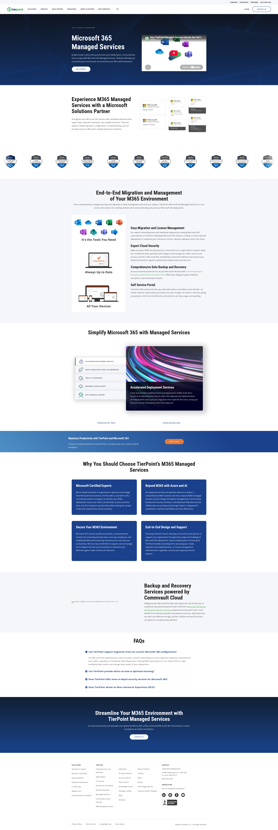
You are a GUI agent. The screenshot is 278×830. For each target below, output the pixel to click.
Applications (100, 777)
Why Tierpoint (104, 9)
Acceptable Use (105, 824)
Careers (141, 773)
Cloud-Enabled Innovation (82, 795)
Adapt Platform (87, 9)
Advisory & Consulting (104, 786)
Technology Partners (145, 786)
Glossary (122, 800)
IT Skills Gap (76, 787)
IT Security (100, 781)
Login (246, 9)
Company (233, 2)
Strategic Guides (125, 791)
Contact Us (261, 9)
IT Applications (81, 27)
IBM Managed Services (104, 806)
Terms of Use (91, 824)
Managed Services (103, 794)
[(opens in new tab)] (169, 802)
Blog (120, 795)
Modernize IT (77, 791)
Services (44, 9)
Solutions (32, 9)
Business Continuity (79, 773)
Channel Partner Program (147, 791)
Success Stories (125, 778)
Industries (71, 9)
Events (140, 782)
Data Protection (78, 778)
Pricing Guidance (125, 773)
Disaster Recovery (103, 790)
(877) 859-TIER (265, 2)
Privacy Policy (77, 824)
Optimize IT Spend (79, 769)
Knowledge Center (126, 786)
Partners (254, 2)
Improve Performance (80, 782)
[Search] (117, 9)
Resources (244, 2)
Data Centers (57, 9)
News (140, 778)
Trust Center (120, 824)
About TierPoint (144, 769)
